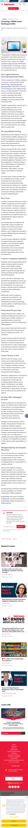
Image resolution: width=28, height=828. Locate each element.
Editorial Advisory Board (14, 751)
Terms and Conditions (14, 755)
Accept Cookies (14, 825)
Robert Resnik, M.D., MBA (10, 693)
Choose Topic (12, 8)
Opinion (15, 539)
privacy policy (7, 530)
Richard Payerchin (8, 574)
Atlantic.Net (6, 499)
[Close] (26, 797)
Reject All (14, 821)
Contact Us (14, 748)
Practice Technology (6, 539)
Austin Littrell (7, 634)
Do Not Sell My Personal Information (14, 760)
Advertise (14, 746)
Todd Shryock (7, 603)
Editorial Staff (14, 750)
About (14, 744)
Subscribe (20, 526)
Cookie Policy (12, 814)
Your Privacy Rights (14, 762)
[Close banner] (26, 2)
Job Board (14, 753)
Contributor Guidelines (14, 757)
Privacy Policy (14, 758)
